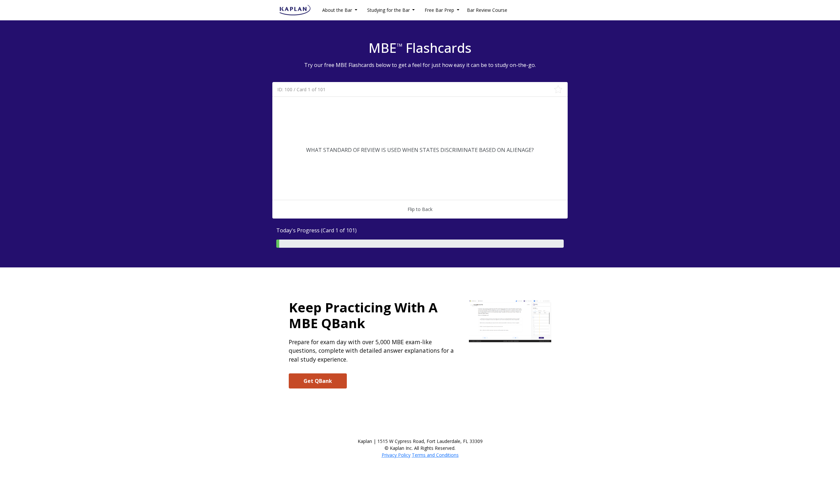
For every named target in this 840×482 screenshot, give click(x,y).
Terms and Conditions (435, 455)
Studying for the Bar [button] (389, 10)
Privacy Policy (396, 455)
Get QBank (318, 381)
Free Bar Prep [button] (440, 10)
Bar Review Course (487, 10)
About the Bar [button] (337, 10)
